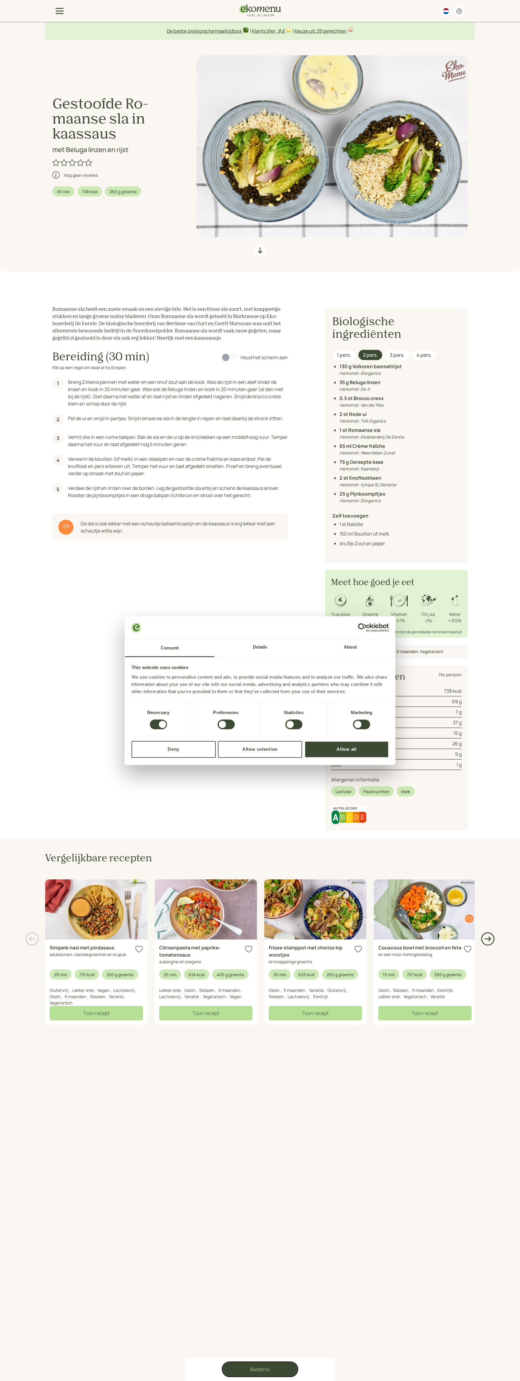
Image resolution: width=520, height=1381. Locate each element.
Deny (173, 749)
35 (319, 31)
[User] (459, 11)
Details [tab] (260, 647)
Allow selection (260, 749)
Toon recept (96, 1013)
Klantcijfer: (265, 31)
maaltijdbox (228, 31)
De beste (177, 31)
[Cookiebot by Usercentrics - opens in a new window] (362, 627)
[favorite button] (139, 949)
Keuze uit (305, 31)
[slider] (72, 162)
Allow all (346, 749)
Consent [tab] (170, 648)
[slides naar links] (32, 939)
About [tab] (350, 647)
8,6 (281, 31)
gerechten (334, 31)
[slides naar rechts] (487, 939)
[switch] (226, 724)
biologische (200, 31)
